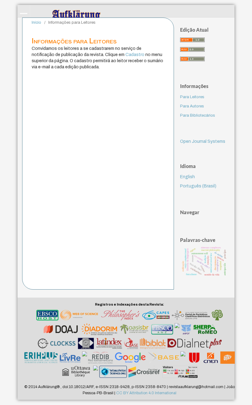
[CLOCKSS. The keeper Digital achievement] (56, 344)
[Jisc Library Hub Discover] (183, 358)
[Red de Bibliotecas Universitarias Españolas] (194, 358)
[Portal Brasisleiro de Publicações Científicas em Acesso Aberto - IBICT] (134, 330)
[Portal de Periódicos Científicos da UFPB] (191, 316)
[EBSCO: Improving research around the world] (47, 316)
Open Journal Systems (202, 141)
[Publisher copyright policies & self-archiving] (205, 330)
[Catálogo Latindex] (109, 344)
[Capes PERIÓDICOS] (155, 316)
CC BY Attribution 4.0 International (146, 393)
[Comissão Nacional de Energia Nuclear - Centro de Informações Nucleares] (210, 358)
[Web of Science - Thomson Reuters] (79, 316)
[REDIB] (101, 358)
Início (36, 22)
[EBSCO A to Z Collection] (162, 330)
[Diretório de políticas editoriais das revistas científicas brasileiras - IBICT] (99, 330)
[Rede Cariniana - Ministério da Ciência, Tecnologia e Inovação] (217, 316)
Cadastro (134, 54)
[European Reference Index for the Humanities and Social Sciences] (41, 358)
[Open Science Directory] (84, 358)
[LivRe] (70, 358)
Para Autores (192, 106)
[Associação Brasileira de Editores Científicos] (177, 330)
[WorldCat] (96, 373)
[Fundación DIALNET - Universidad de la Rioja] (195, 344)
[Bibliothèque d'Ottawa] (77, 373)
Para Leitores (192, 97)
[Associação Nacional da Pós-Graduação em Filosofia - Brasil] (186, 330)
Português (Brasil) (198, 186)
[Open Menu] (24, 11)
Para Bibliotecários (197, 115)
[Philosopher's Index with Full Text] (120, 316)
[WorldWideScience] (113, 373)
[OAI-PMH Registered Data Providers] (86, 344)
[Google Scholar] (130, 358)
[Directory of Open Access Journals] (61, 330)
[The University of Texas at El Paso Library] (228, 358)
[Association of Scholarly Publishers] (145, 373)
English (187, 176)
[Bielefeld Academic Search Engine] (163, 358)
